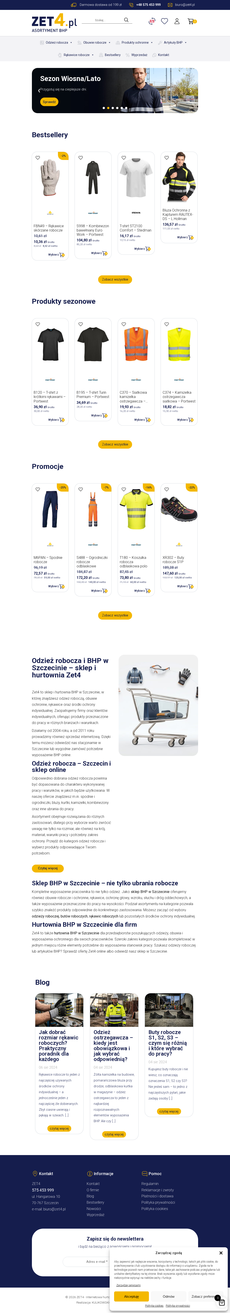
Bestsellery (113, 55)
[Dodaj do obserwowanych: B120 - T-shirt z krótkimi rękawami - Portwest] (37, 324)
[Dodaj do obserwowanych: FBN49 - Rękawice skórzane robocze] (37, 157)
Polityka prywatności (178, 1305)
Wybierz (53, 254)
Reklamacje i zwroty (158, 1190)
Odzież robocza (57, 42)
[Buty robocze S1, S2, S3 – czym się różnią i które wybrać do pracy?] (169, 1025)
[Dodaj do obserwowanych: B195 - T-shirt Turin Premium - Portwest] (80, 324)
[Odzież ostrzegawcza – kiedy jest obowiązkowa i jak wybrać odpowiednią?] (114, 1025)
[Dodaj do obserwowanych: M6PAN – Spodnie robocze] (37, 489)
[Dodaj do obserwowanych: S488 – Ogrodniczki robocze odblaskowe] (80, 489)
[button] (221, 1253)
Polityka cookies (154, 1305)
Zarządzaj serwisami (128, 1285)
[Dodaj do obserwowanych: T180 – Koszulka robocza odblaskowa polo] (123, 489)
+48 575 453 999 (148, 5)
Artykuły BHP (173, 42)
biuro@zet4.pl (54, 1209)
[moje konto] (177, 21)
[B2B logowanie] (152, 21)
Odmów (169, 1296)
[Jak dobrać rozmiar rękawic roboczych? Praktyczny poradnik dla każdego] (59, 1025)
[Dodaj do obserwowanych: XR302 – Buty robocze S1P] (166, 489)
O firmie (93, 1190)
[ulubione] (165, 21)
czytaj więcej (59, 1128)
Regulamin (150, 1184)
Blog (90, 1196)
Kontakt (163, 55)
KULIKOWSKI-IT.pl (104, 1302)
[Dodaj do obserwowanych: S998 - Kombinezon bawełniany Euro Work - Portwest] (80, 157)
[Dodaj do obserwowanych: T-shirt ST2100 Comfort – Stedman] (123, 157)
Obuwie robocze (94, 42)
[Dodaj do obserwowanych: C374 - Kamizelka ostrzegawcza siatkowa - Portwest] (166, 324)
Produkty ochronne (135, 42)
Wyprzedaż (139, 55)
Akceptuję (131, 1296)
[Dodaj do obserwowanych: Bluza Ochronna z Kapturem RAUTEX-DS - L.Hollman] (166, 157)
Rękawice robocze (77, 55)
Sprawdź (49, 105)
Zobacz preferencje (206, 1296)
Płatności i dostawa (157, 1196)
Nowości (94, 1209)
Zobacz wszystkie (115, 279)
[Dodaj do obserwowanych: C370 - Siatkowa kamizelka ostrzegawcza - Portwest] (123, 324)
